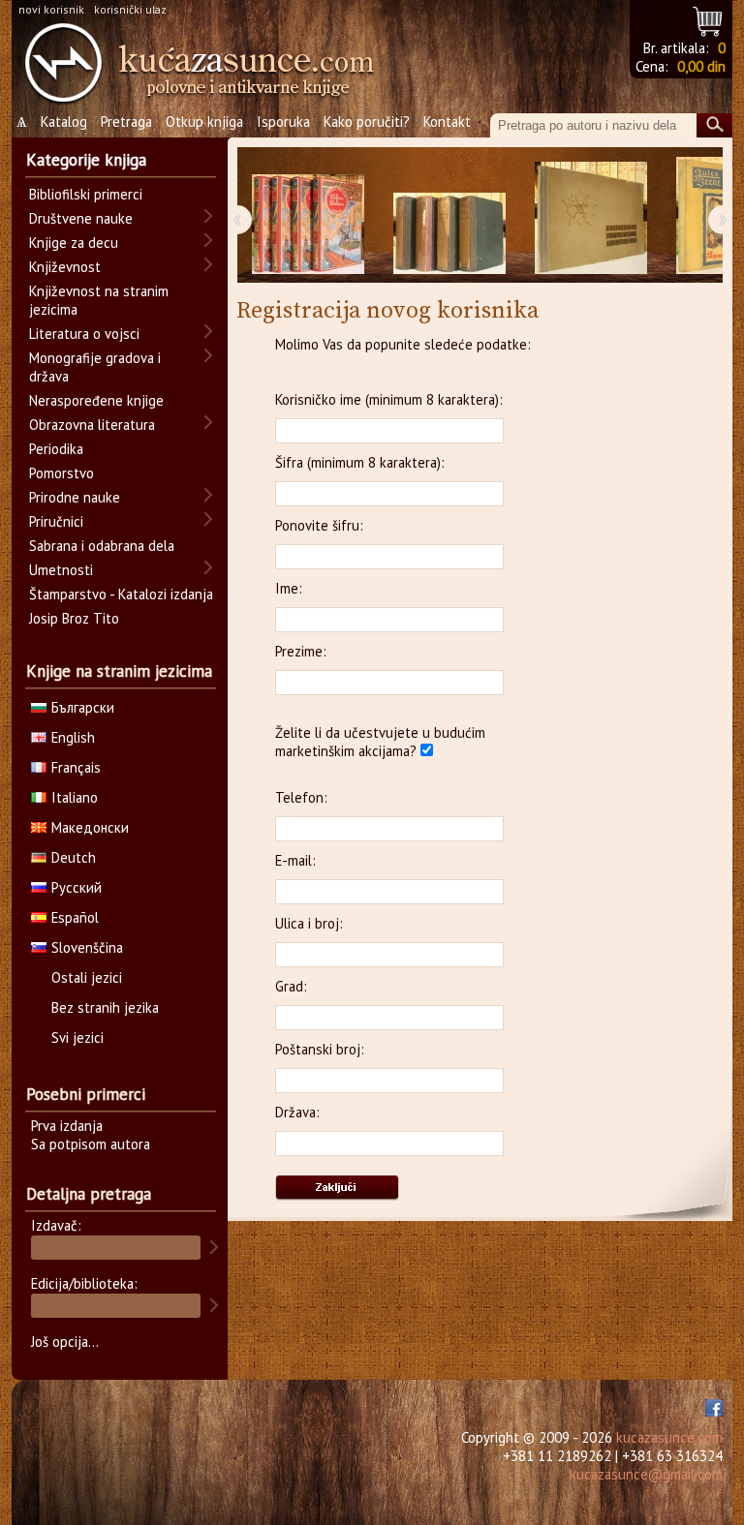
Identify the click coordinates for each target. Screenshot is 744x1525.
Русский (76, 887)
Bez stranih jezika (105, 1007)
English (73, 737)
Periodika (56, 449)
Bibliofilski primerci (85, 194)
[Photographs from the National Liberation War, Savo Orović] (591, 215)
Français (76, 767)
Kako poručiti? (367, 121)
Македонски (90, 827)
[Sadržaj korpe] (708, 19)
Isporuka (283, 121)
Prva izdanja (67, 1125)
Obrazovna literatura (92, 424)
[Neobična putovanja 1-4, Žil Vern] (308, 215)
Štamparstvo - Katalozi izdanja (121, 594)
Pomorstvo (61, 473)
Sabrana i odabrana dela (101, 545)
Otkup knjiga (204, 121)
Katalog (64, 121)
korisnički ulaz (130, 9)
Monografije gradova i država (95, 367)
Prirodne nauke (74, 497)
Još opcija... (65, 1341)
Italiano (74, 797)
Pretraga (126, 121)
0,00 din (701, 66)
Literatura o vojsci (84, 333)
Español (75, 917)
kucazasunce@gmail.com (646, 1474)
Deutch (73, 857)
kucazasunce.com (669, 1437)
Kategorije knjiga (86, 159)
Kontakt (447, 121)
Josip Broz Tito (74, 618)
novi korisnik (51, 9)
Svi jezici (77, 1037)
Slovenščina (87, 947)
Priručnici (56, 521)
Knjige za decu (73, 242)
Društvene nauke (81, 218)
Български (82, 707)
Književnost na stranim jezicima (99, 300)
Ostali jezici (86, 977)
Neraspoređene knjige (96, 400)
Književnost (65, 267)
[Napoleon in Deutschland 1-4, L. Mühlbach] (449, 215)
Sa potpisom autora (90, 1144)
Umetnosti (61, 570)
